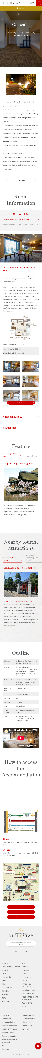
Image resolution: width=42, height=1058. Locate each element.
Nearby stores (21, 912)
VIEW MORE (21, 403)
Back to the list (21, 917)
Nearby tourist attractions (21, 907)
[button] (39, 482)
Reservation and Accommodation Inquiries (21, 943)
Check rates (21, 180)
